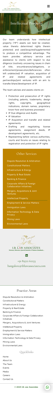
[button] (48, 6)
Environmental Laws (17, 223)
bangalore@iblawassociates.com (26, 266)
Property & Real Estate (19, 174)
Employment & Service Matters (23, 202)
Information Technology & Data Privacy (23, 213)
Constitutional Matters (18, 165)
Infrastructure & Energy (19, 170)
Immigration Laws (16, 207)
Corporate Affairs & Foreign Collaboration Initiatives (21, 185)
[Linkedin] (26, 255)
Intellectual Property (17, 198)
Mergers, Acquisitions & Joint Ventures (22, 192)
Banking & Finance (16, 179)
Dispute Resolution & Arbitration (23, 161)
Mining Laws (13, 219)
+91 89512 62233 (27, 261)
